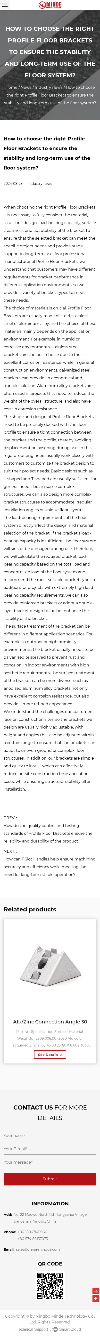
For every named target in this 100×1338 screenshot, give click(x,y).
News (26, 87)
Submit (50, 1179)
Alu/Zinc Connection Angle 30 (50, 1022)
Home (11, 87)
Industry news (49, 87)
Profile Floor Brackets (74, 207)
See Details (48, 1055)
